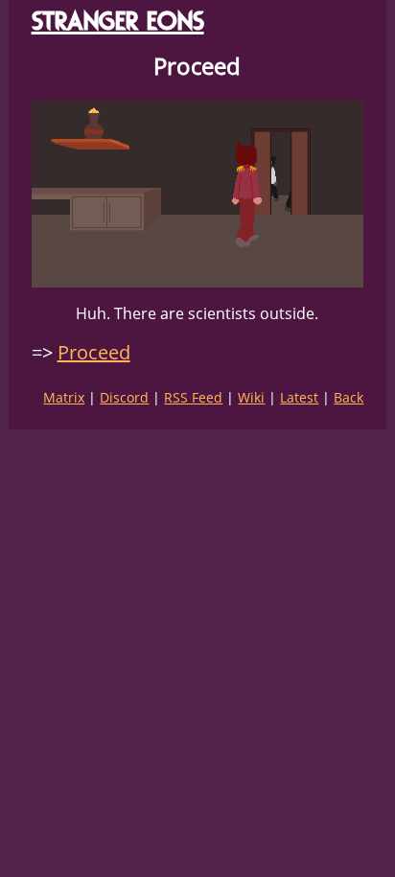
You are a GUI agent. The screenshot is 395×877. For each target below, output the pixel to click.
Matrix (63, 397)
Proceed (94, 352)
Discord (124, 397)
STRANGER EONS (118, 21)
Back (348, 397)
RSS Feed (193, 397)
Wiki (251, 397)
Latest (299, 397)
